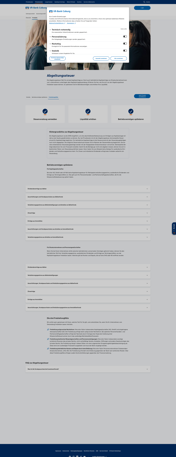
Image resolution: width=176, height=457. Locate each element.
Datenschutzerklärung (56, 23)
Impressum (70, 23)
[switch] (125, 36)
